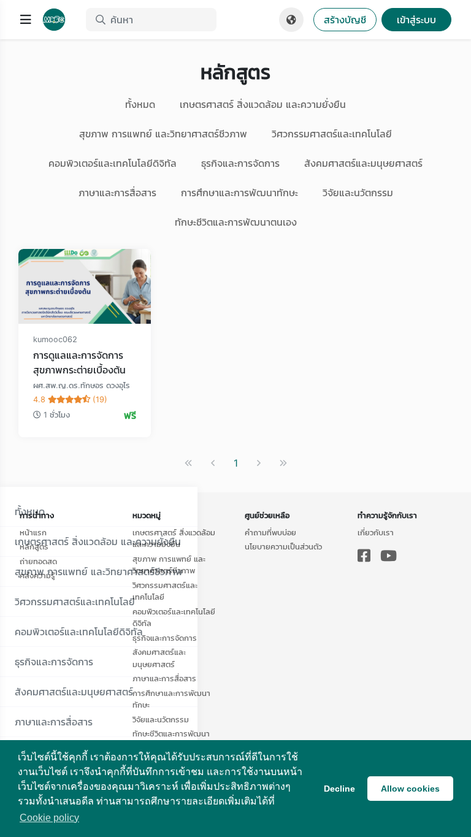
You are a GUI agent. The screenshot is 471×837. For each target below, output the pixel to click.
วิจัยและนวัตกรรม (358, 192)
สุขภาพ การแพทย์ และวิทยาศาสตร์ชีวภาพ (163, 134)
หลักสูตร (34, 546)
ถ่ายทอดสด (38, 561)
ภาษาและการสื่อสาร (117, 192)
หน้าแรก (33, 532)
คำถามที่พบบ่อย (270, 532)
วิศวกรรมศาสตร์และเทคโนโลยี (332, 134)
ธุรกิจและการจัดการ (240, 163)
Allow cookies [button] (410, 788)
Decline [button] (339, 788)
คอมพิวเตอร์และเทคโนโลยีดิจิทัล (112, 163)
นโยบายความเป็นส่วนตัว (283, 546)
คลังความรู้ (37, 575)
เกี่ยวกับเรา (376, 532)
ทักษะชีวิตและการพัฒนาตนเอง (236, 222)
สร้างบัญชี (345, 19)
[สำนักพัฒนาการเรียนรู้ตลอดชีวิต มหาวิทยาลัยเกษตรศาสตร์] (59, 19)
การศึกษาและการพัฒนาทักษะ (239, 192)
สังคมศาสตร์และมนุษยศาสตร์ (363, 163)
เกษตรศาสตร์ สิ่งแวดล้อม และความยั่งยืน (263, 104)
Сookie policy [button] (49, 817)
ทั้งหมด (140, 104)
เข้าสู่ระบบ (416, 19)
